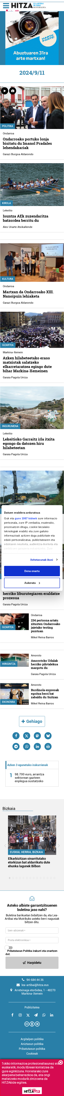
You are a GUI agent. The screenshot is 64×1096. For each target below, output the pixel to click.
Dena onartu (32, 571)
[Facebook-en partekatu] (16, 735)
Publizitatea (32, 1007)
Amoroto (36, 655)
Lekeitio (7, 210)
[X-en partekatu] (26, 735)
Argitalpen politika (32, 1039)
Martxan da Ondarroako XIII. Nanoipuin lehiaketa (28, 294)
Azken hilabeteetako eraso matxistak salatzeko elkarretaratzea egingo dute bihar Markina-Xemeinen (27, 364)
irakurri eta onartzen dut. (31, 952)
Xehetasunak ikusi (41, 559)
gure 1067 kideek (26, 518)
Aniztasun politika (32, 1044)
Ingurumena (10, 426)
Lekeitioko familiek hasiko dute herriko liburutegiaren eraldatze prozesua (31, 593)
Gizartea (8, 345)
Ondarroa (8, 133)
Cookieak (32, 1053)
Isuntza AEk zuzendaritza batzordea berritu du (25, 218)
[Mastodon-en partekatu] (37, 735)
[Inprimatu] (48, 746)
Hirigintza (8, 663)
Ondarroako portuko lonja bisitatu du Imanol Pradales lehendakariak (27, 143)
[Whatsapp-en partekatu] (26, 746)
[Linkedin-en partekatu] (37, 746)
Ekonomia (8, 701)
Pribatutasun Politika (19, 951)
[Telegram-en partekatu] (16, 746)
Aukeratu (30, 582)
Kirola (6, 203)
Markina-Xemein (13, 352)
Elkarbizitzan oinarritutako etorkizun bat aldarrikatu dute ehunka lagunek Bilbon (29, 862)
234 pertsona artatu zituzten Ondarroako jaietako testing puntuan (45, 625)
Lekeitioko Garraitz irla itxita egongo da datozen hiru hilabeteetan (29, 443)
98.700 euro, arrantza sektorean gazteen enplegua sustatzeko (29, 777)
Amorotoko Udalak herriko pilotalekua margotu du (44, 664)
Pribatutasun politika (32, 1048)
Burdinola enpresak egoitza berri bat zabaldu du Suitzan (45, 693)
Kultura (7, 278)
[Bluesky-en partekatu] (48, 735)
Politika (7, 126)
